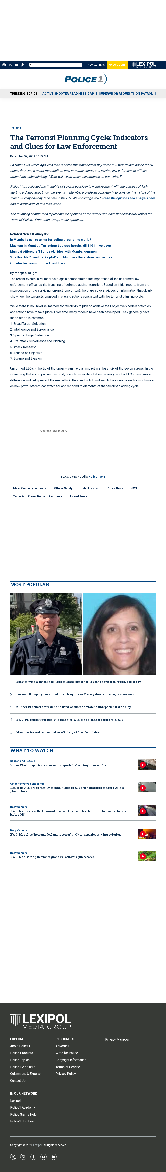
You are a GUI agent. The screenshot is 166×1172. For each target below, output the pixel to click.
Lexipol (37, 1145)
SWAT (135, 488)
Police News (115, 488)
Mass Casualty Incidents (29, 488)
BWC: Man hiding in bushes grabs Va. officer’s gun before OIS (54, 857)
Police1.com (97, 476)
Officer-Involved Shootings (27, 783)
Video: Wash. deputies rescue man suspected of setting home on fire (58, 765)
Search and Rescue (22, 761)
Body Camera (19, 806)
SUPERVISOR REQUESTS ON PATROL (126, 93)
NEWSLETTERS (96, 64)
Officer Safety (63, 488)
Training (15, 127)
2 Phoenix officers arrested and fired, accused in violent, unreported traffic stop (73, 707)
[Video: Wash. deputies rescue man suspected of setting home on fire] (147, 764)
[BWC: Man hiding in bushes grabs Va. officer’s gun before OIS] (147, 856)
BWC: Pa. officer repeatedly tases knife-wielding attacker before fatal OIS (69, 720)
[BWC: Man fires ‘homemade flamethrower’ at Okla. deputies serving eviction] (147, 834)
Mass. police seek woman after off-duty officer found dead (58, 732)
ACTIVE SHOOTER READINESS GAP (68, 93)
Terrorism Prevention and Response (37, 496)
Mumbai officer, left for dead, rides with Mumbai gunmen (53, 251)
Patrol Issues (90, 488)
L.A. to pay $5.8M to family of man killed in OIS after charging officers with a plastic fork (67, 789)
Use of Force (78, 496)
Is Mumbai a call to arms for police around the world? (50, 240)
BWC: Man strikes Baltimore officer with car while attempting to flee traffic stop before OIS (68, 813)
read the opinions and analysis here (129, 198)
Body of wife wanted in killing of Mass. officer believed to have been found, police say (78, 682)
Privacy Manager (117, 1039)
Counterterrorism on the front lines (37, 263)
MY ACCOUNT (117, 64)
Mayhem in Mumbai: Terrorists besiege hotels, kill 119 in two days (60, 246)
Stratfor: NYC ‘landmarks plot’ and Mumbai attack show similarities (61, 257)
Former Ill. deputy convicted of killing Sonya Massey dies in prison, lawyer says (75, 694)
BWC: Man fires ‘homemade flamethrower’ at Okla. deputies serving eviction (65, 834)
